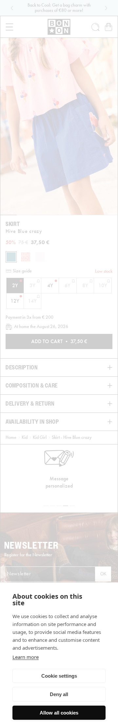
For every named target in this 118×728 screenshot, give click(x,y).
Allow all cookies (59, 712)
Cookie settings (59, 676)
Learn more (25, 657)
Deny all (59, 694)
